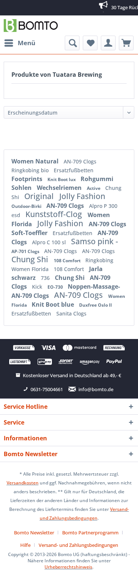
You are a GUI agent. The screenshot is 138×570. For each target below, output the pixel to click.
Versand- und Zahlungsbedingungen (78, 545)
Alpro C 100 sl (49, 242)
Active (94, 188)
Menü (26, 43)
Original (40, 196)
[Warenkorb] (126, 43)
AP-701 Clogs (25, 251)
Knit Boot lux (62, 179)
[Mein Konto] (108, 43)
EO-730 (55, 287)
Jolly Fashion (82, 196)
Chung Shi (30, 259)
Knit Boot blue (53, 304)
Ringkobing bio (30, 170)
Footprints (27, 179)
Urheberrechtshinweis (68, 567)
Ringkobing (99, 260)
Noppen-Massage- (94, 286)
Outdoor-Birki (27, 206)
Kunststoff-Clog (54, 214)
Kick (38, 286)
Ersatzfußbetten (73, 170)
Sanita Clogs (71, 313)
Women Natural (35, 161)
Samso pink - (94, 241)
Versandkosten (23, 483)
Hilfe (25, 545)
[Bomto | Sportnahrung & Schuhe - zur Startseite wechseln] (31, 25)
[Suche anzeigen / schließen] (72, 43)
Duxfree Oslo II (95, 305)
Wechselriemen (60, 188)
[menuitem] (19, 43)
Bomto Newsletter (34, 532)
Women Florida (30, 269)
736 (46, 277)
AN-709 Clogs (80, 161)
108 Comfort (68, 260)
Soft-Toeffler (30, 233)
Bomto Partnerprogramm (90, 532)
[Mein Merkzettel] (90, 43)
